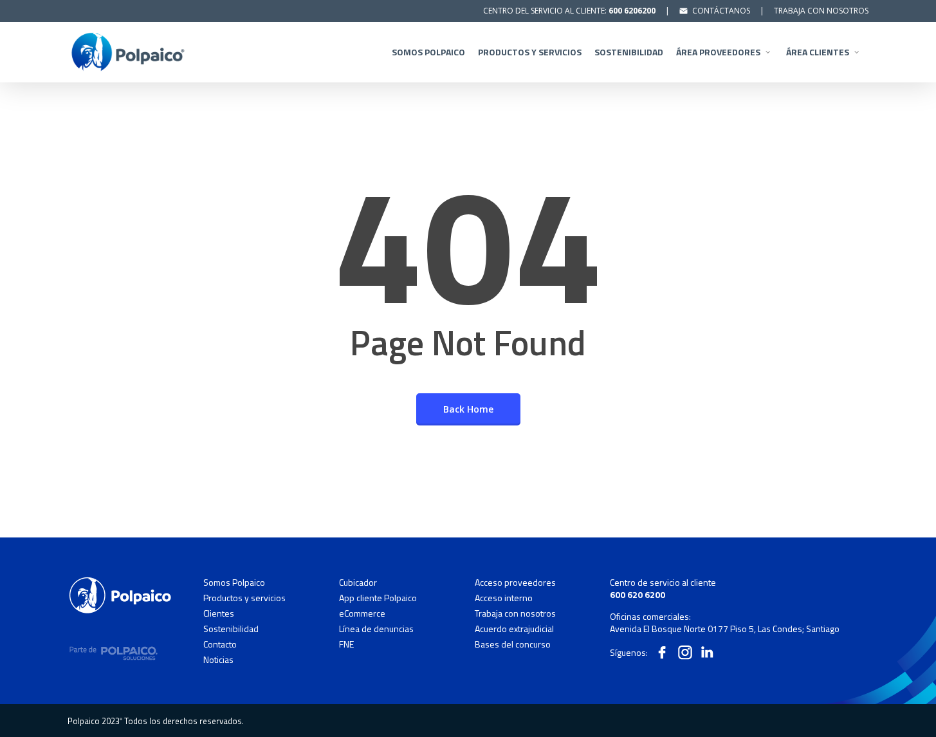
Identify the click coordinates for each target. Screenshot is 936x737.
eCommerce (362, 613)
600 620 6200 (637, 594)
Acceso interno (504, 598)
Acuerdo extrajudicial (514, 628)
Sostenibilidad (231, 628)
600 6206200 (632, 10)
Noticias (218, 659)
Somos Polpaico (234, 582)
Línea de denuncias (376, 628)
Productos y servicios (244, 598)
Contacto (220, 644)
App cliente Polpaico (378, 598)
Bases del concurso (513, 644)
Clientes (218, 613)
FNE (346, 644)
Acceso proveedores (515, 582)
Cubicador (358, 582)
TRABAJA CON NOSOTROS (821, 10)
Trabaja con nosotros (515, 613)
